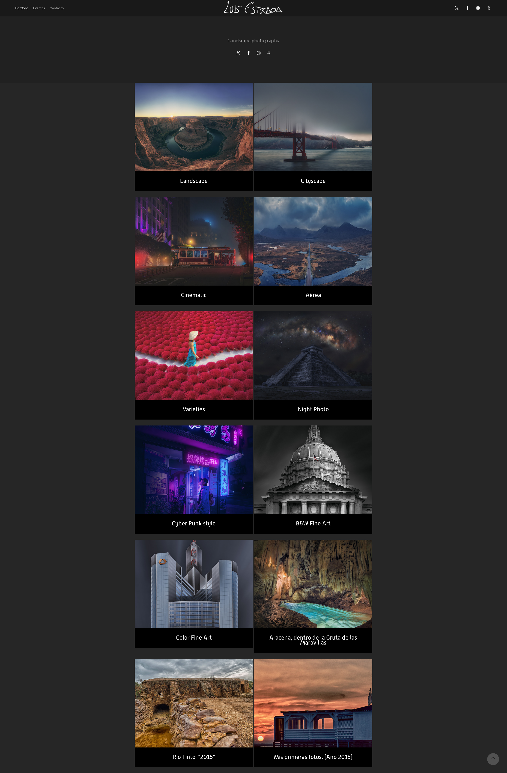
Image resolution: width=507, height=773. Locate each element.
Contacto (57, 8)
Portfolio (21, 8)
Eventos (39, 8)
